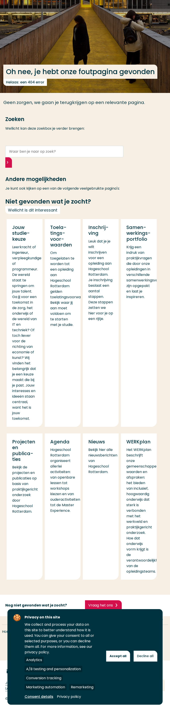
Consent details (39, 696)
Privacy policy (69, 696)
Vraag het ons (100, 605)
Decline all (145, 656)
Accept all (118, 656)
